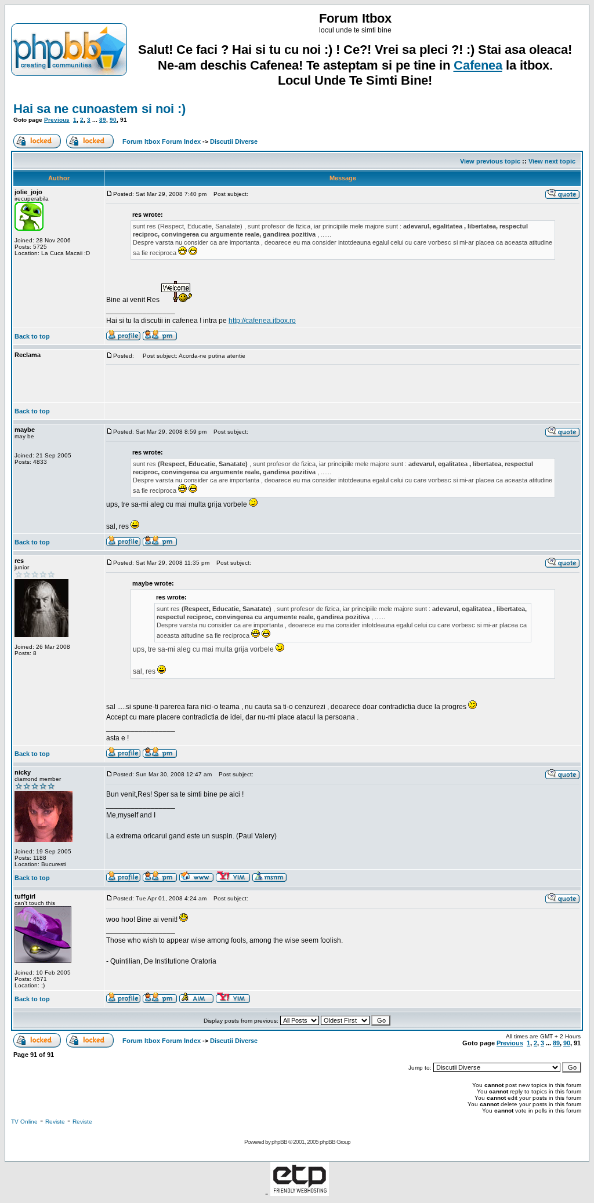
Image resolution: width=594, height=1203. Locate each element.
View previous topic (490, 161)
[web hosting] (299, 1193)
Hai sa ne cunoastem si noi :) (99, 108)
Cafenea (478, 65)
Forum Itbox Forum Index (161, 141)
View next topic (551, 161)
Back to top (32, 336)
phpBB (279, 1142)
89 (102, 120)
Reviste (55, 1121)
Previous (57, 120)
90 (113, 120)
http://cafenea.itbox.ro (262, 321)
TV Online (24, 1121)
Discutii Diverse (234, 141)
